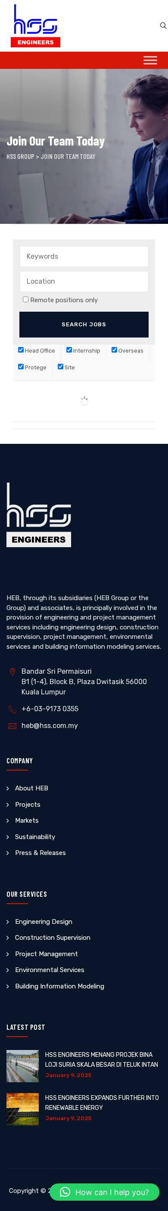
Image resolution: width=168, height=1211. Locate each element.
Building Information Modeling (59, 986)
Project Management (46, 954)
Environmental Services (49, 970)
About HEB (31, 788)
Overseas (130, 350)
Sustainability (35, 837)
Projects (27, 804)
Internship (86, 350)
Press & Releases (40, 853)
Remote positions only (64, 300)
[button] (104, 1192)
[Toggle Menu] (150, 60)
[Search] (163, 26)
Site (69, 367)
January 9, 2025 (68, 1075)
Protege (35, 367)
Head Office (39, 350)
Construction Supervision (52, 938)
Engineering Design (43, 922)
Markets (27, 820)
